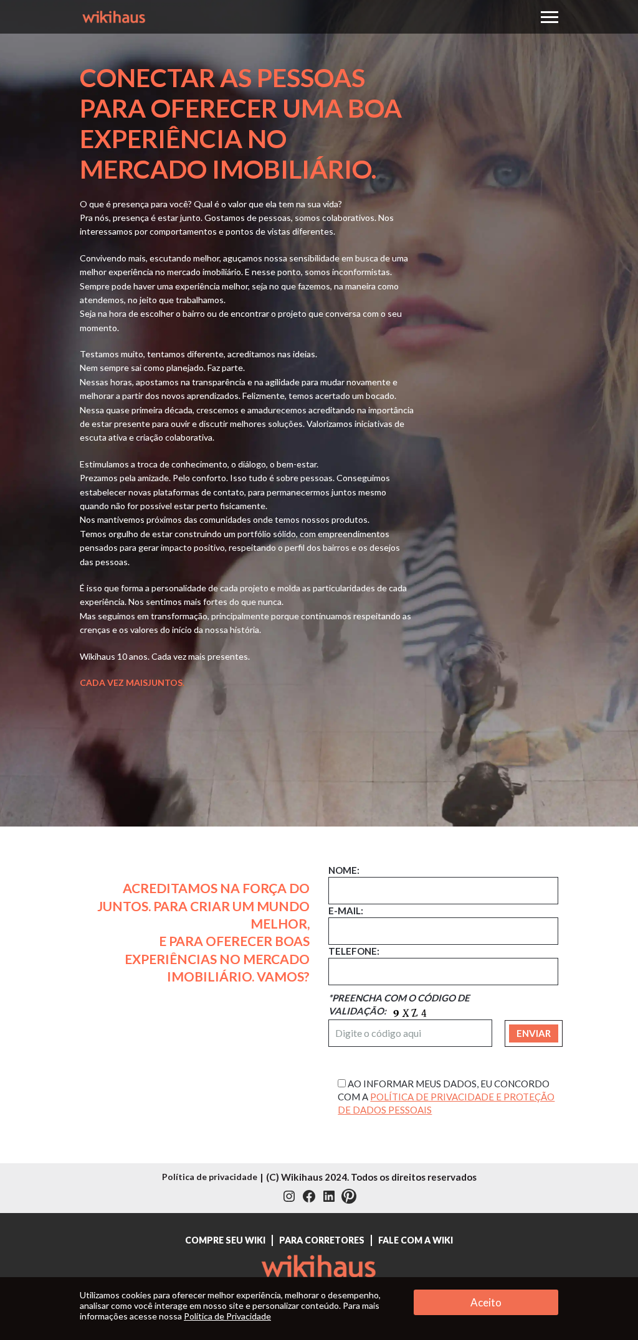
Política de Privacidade (227, 1316)
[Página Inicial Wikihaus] (319, 1270)
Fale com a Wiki (415, 1240)
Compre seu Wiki (225, 1240)
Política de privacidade (209, 1176)
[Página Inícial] (114, 14)
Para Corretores (321, 1240)
